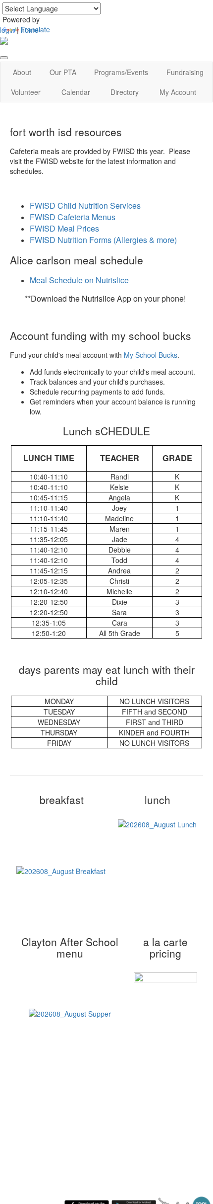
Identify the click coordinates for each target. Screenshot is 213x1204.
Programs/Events (121, 72)
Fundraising (185, 72)
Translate (35, 29)
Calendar (75, 92)
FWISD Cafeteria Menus (72, 217)
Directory (124, 92)
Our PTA (63, 72)
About (22, 72)
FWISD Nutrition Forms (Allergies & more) (103, 239)
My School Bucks (150, 355)
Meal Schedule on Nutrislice (79, 280)
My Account (178, 92)
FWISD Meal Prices (64, 228)
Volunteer (26, 92)
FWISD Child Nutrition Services (85, 205)
